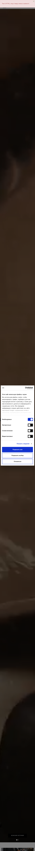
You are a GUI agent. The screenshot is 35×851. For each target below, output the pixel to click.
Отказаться (17, 461)
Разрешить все (17, 449)
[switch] (30, 425)
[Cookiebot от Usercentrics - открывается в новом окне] (25, 388)
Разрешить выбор (18, 455)
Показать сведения (23, 443)
